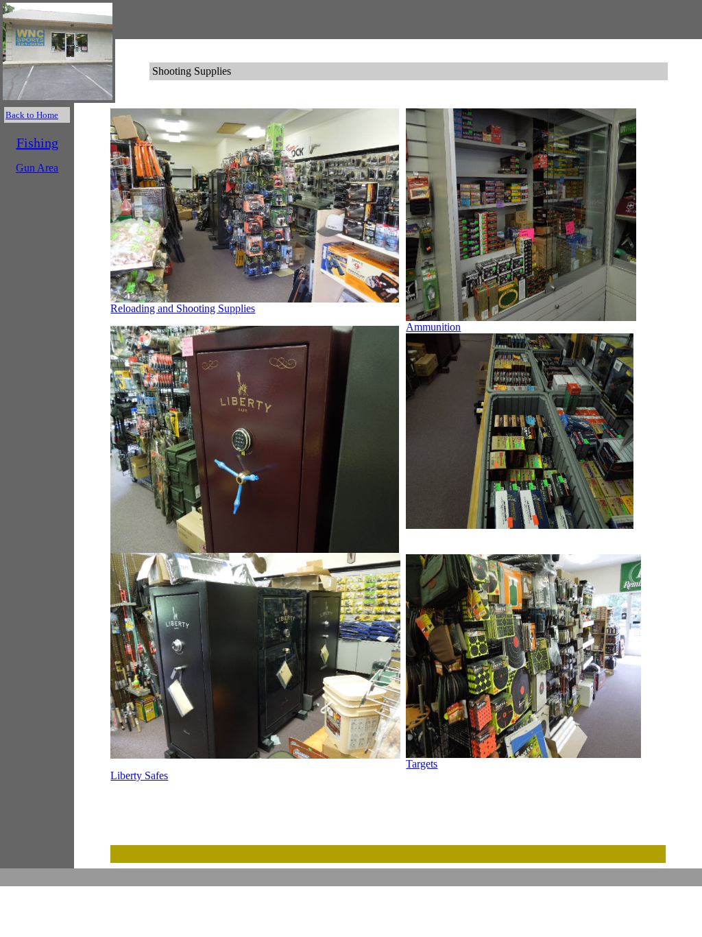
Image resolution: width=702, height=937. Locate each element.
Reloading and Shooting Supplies (182, 308)
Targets (421, 764)
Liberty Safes (139, 775)
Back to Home (31, 115)
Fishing (37, 142)
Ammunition (433, 327)
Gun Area (37, 168)
